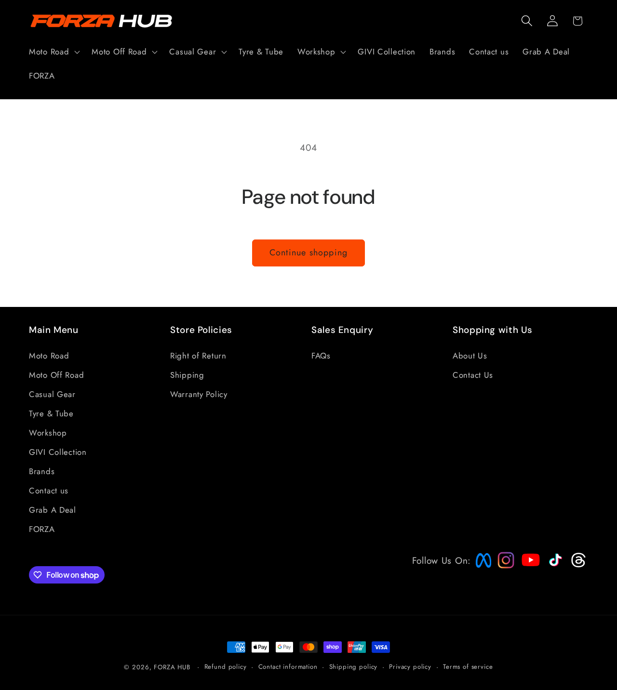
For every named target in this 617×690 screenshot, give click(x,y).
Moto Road (49, 355)
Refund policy (225, 666)
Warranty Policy (199, 394)
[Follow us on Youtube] (528, 578)
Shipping (187, 375)
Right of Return (198, 355)
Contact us (48, 490)
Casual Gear (52, 394)
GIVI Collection (58, 452)
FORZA (42, 529)
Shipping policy (353, 666)
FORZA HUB (172, 667)
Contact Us (473, 375)
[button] (53, 52)
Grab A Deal (52, 510)
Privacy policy (410, 666)
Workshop (48, 432)
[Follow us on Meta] (481, 567)
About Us (470, 355)
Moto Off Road (56, 375)
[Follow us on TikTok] (554, 566)
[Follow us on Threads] (577, 565)
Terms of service (468, 666)
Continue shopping (308, 252)
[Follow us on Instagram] (502, 565)
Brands (41, 471)
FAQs (321, 355)
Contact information (288, 666)
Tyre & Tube (51, 413)
